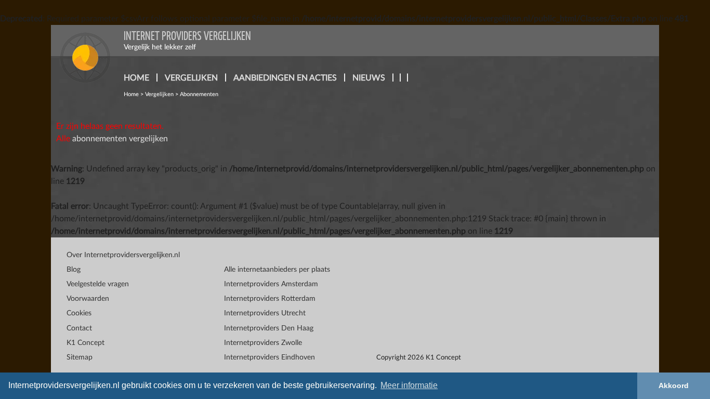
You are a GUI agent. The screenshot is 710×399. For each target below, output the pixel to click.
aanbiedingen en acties (285, 78)
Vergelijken (159, 94)
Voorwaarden (88, 298)
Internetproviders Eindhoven (269, 357)
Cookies (79, 313)
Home (131, 94)
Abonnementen (199, 94)
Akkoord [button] (674, 385)
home (136, 78)
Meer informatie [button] (409, 385)
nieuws (368, 78)
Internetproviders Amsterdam (271, 284)
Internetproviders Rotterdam (269, 298)
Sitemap (80, 357)
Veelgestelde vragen (98, 284)
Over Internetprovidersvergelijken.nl (123, 255)
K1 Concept (85, 343)
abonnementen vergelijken (120, 139)
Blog (74, 269)
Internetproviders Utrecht (265, 313)
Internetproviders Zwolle (263, 343)
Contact (79, 328)
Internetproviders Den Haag (268, 328)
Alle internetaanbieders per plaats (277, 269)
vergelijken (191, 78)
